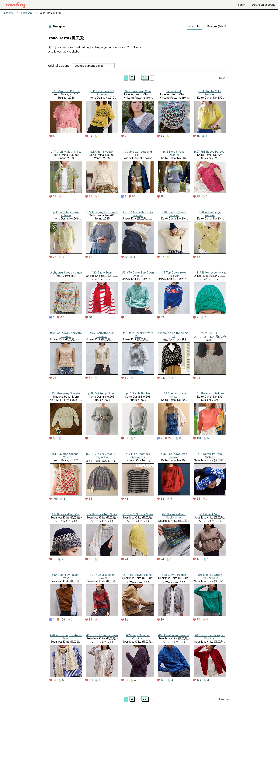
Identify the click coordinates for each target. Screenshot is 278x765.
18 (162, 196)
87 (162, 256)
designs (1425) (216, 26)
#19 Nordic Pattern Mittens (210, 455)
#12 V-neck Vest (210, 514)
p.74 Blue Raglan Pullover (102, 212)
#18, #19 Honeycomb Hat (210, 272)
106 (62, 619)
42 (126, 498)
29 (144, 77)
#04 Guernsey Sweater (66, 393)
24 (126, 559)
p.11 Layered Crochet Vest (66, 455)
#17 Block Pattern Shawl (102, 514)
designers (27, 13)
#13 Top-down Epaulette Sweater (66, 334)
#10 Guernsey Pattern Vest (66, 576)
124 (199, 680)
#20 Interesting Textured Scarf (66, 637)
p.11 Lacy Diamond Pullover (102, 93)
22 (54, 377)
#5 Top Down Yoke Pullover (174, 274)
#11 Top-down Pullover (138, 574)
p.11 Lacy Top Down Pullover (66, 213)
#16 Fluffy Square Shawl (138, 514)
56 (54, 438)
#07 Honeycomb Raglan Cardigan (210, 637)
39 (198, 196)
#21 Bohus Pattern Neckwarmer (174, 516)
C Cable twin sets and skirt (138, 153)
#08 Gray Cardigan (174, 574)
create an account (263, 4)
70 (198, 619)
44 (162, 136)
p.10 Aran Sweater (102, 151)
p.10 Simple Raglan (138, 393)
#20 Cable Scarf (102, 272)
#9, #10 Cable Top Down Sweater (138, 274)
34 (90, 136)
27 (54, 196)
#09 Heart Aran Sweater (173, 635)
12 (126, 256)
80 (134, 196)
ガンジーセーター (209, 333)
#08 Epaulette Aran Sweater (102, 334)
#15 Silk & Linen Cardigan (102, 635)
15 (198, 136)
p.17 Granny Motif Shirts (66, 151)
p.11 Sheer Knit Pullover (210, 393)
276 (170, 438)
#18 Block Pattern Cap (66, 514)
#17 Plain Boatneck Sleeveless (138, 455)
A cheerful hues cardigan (66, 272)
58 (90, 559)
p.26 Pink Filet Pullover (66, 91)
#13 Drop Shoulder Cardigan (138, 637)
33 (54, 680)
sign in (241, 4)
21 (126, 136)
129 (199, 559)
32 (126, 619)
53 (90, 256)
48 (198, 256)
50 (54, 136)
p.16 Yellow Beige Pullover (210, 213)
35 (90, 196)
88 (162, 498)
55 (126, 317)
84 (198, 377)
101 (199, 438)
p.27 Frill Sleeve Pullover (209, 151)
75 (54, 256)
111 (91, 680)
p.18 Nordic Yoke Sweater (174, 153)
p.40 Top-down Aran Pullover (174, 455)
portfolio (194, 26)
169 (55, 498)
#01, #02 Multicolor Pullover (102, 576)
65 (198, 498)
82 (126, 438)
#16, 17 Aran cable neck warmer (138, 213)
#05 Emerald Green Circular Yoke (209, 576)
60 (126, 377)
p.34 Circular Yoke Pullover (209, 93)
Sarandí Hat (173, 91)
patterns (9, 13)
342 (163, 377)
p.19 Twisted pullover (102, 393)
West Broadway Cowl (137, 91)
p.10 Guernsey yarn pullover (174, 213)
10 (90, 317)
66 (90, 438)
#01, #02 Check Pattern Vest (138, 334)
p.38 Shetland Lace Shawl (174, 395)
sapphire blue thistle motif (174, 334)
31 (54, 559)
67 (62, 317)
